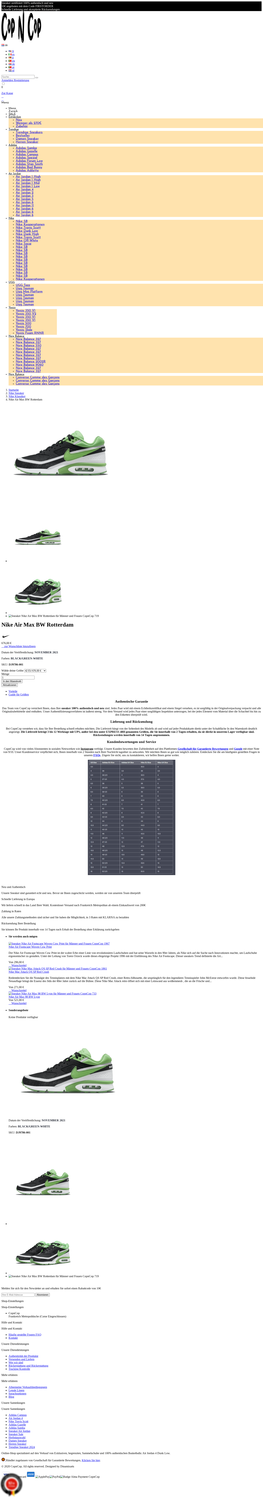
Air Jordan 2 (24, 192)
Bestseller (23, 135)
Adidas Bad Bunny (29, 167)
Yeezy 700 (23, 326)
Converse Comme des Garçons (38, 377)
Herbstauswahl (17, 1437)
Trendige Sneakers (29, 132)
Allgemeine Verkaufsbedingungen (28, 1387)
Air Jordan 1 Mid (28, 183)
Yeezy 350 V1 (25, 310)
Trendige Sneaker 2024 (22, 1447)
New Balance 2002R (31, 361)
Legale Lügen (16, 1390)
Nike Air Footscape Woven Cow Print (30, 946)
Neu (19, 120)
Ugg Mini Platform (29, 291)
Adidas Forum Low (29, 161)
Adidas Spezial (26, 157)
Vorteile (13, 691)
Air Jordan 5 (24, 199)
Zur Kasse (7, 93)
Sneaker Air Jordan (19, 1431)
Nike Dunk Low (27, 231)
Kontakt (13, 1337)
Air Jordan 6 (24, 202)
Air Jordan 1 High (28, 176)
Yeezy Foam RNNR (30, 333)
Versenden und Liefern (21, 1359)
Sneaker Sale (16, 1434)
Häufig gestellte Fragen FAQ (25, 1334)
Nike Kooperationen (30, 224)
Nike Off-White (27, 240)
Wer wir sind (16, 1362)
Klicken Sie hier (91, 1460)
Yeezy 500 (23, 323)
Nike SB (22, 221)
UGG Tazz (23, 285)
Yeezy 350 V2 (26, 314)
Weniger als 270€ (29, 123)
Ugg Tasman (25, 288)
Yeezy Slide (24, 330)
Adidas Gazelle (27, 151)
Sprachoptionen (17, 1393)
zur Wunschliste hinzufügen (18, 646)
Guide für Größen (19, 694)
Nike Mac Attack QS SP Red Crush (29, 971)
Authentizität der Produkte (23, 1356)
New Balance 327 (28, 339)
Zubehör (22, 126)
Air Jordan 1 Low (28, 186)
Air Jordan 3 (24, 196)
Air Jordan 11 (25, 205)
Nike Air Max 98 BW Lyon (24, 996)
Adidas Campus (27, 154)
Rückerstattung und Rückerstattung (28, 1365)
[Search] (36, 77)
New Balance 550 (28, 345)
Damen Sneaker (27, 139)
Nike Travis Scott (28, 227)
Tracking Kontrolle (19, 1368)
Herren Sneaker (27, 142)
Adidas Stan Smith (29, 164)
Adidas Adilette (27, 170)
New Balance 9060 (29, 365)
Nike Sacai (23, 244)
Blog (11, 1396)
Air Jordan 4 (24, 189)
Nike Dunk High (27, 234)
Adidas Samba (26, 148)
